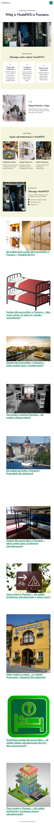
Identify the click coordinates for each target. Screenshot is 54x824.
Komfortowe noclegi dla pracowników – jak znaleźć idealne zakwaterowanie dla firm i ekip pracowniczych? (27, 743)
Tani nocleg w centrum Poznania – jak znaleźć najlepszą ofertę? (24, 416)
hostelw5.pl (5, 3)
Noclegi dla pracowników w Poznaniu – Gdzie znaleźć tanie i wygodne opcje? (25, 364)
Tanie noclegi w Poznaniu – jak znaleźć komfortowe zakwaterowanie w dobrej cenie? (28, 596)
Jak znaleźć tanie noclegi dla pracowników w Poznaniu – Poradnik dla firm (27, 253)
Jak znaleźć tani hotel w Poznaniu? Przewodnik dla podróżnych (23, 472)
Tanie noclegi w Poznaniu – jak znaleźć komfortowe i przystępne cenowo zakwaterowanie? (25, 811)
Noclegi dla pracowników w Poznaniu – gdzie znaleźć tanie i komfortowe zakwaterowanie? (25, 543)
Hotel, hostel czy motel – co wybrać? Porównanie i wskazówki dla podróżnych (25, 676)
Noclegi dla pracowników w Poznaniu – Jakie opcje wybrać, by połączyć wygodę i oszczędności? (28, 315)
